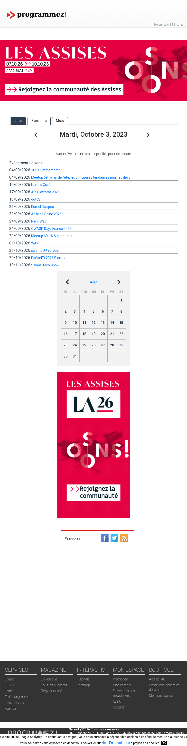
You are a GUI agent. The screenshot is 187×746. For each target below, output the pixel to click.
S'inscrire (177, 24)
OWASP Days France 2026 (51, 229)
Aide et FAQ (157, 679)
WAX (35, 243)
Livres (9, 691)
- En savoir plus (118, 743)
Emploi (10, 679)
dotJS (35, 199)
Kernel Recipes (42, 207)
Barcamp (83, 685)
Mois (60, 121)
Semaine (39, 121)
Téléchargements (17, 697)
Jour (20, 121)
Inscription (120, 679)
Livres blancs (14, 703)
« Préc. (40, 136)
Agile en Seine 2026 (46, 214)
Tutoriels (83, 679)
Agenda (10, 708)
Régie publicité (51, 691)
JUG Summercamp (46, 170)
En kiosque (49, 679)
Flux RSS (11, 685)
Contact (118, 707)
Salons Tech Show (45, 265)
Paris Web (39, 221)
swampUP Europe (45, 250)
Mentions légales (161, 696)
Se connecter (161, 24)
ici (104, 743)
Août (93, 282)
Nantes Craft (41, 185)
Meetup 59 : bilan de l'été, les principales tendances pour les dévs (80, 177)
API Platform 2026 (45, 192)
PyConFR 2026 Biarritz (48, 258)
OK (163, 743)
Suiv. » (148, 131)
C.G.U (117, 701)
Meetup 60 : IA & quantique (51, 236)
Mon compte (122, 685)
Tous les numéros (54, 685)
